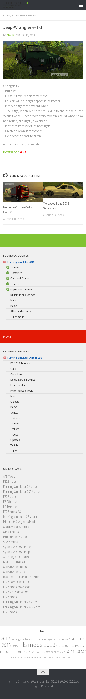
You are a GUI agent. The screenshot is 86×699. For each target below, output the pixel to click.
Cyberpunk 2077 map (16, 552)
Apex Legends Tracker (16, 557)
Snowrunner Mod (14, 572)
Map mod (60, 646)
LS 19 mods (10, 507)
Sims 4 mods (11, 532)
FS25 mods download (16, 587)
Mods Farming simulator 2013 (36, 652)
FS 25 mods (10, 502)
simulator (76, 651)
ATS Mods (9, 477)
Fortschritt (75, 639)
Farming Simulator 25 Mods (20, 602)
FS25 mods (10, 597)
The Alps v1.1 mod (18, 657)
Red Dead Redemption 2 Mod (21, 577)
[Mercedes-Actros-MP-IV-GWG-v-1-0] (23, 192)
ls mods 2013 (39, 644)
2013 (5, 639)
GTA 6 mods (10, 542)
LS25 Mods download (16, 592)
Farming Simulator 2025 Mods (21, 607)
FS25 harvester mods (16, 582)
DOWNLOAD (11, 152)
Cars (6, 15)
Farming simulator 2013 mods (26, 639)
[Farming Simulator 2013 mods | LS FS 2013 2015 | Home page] (20, 5)
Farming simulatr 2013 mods (55, 639)
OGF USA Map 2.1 (58, 652)
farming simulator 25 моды (20, 517)
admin (10, 35)
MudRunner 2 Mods (15, 537)
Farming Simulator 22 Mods (20, 487)
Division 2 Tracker (14, 562)
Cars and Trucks (24, 15)
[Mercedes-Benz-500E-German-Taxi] (63, 190)
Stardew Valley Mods (16, 527)
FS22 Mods (9, 482)
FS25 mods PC (12, 512)
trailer (30, 657)
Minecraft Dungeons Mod (19, 522)
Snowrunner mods (15, 567)
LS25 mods (10, 612)
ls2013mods (16, 646)
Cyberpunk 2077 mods (17, 547)
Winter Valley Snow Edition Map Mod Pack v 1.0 (55, 657)
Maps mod (70, 646)
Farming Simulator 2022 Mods (21, 492)
